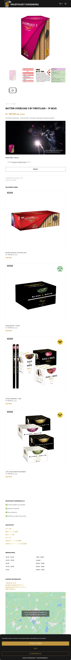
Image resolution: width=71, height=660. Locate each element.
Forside (7, 104)
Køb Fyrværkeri (12, 532)
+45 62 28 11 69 (11, 583)
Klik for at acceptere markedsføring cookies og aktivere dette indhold (35, 613)
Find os (8, 538)
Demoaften (10, 534)
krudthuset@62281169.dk (14, 585)
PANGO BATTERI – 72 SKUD (13, 325)
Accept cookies (35, 643)
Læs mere (9, 257)
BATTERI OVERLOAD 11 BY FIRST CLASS (16, 252)
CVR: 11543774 (10, 589)
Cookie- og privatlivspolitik (16, 544)
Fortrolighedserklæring (42, 657)
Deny (35, 648)
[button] (60, 4)
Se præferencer (35, 653)
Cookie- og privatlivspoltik (28, 657)
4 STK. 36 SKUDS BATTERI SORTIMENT (16, 471)
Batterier (13, 104)
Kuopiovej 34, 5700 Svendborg (16, 587)
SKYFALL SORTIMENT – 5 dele (13, 398)
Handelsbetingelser (13, 540)
